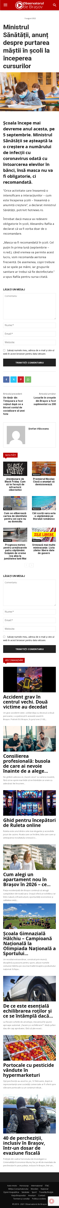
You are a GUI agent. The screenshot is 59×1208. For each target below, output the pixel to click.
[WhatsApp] (28, 379)
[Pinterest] (21, 379)
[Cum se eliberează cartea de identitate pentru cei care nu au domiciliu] (15, 503)
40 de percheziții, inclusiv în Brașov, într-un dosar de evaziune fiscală (24, 1145)
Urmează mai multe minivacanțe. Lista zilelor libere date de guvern (43, 549)
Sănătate (25, 1192)
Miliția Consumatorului (18, 1189)
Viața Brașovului (18, 1195)
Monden (34, 1189)
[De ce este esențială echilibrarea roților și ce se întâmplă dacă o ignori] (29, 988)
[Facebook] (6, 379)
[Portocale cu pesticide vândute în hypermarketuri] (29, 1048)
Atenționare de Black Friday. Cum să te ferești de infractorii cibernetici (15, 484)
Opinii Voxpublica (11, 1192)
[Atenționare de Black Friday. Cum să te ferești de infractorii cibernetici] (15, 469)
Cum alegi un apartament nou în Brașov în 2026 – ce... (27, 879)
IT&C (47, 1185)
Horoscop (24, 1185)
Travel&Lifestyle (46, 1192)
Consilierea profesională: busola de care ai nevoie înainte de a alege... (26, 763)
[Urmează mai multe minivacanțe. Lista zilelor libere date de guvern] (44, 535)
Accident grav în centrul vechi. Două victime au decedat (25, 702)
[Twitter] (13, 379)
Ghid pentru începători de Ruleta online (29, 822)
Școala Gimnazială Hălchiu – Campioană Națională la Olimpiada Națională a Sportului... (29, 943)
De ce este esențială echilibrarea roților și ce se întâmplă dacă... (28, 1011)
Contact (41, 1195)
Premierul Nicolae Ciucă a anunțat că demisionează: (44, 481)
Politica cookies (39, 1198)
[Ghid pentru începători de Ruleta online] (29, 803)
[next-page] (32, 565)
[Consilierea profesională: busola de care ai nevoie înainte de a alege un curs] (29, 739)
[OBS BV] (29, 5)
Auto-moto (12, 1185)
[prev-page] (26, 565)
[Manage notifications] (51, 1201)
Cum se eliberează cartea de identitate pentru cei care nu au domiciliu (15, 517)
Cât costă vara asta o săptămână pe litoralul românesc (44, 516)
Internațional (36, 1185)
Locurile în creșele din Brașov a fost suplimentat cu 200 (45, 401)
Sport (34, 1192)
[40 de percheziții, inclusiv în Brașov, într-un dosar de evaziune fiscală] (29, 1113)
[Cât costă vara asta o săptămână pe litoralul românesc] (44, 503)
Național (7, 474)
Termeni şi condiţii (21, 1198)
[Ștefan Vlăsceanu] (16, 435)
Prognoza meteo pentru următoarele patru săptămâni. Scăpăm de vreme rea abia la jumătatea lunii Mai (15, 551)
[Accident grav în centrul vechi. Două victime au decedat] (29, 679)
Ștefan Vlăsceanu (38, 428)
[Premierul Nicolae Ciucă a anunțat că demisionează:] (44, 469)
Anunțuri (32, 1195)
